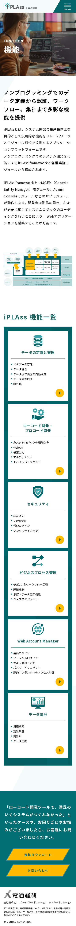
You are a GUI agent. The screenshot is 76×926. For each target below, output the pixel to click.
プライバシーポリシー (31, 902)
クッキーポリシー (58, 902)
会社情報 (8, 902)
